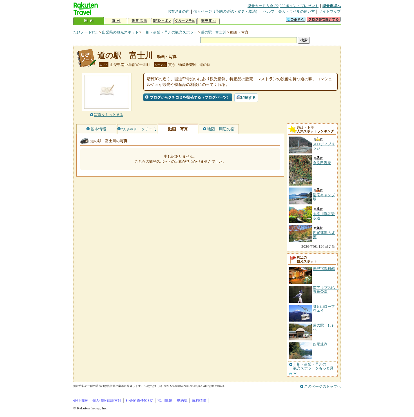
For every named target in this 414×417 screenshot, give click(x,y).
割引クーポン (162, 21)
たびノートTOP (85, 32)
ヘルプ (268, 11)
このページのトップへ (322, 386)
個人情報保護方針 (106, 400)
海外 (116, 21)
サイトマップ (330, 11)
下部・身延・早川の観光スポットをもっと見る (313, 368)
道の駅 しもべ (324, 327)
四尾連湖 (320, 344)
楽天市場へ (331, 6)
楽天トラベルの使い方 (296, 11)
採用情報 (164, 400)
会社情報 (80, 400)
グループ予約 (185, 21)
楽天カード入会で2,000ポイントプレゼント (283, 6)
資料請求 (199, 400)
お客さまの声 (179, 11)
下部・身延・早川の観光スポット (169, 32)
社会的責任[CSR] (139, 400)
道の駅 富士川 (213, 32)
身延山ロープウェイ (324, 308)
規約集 (182, 400)
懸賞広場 (139, 21)
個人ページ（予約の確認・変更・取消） (226, 11)
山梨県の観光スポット (120, 32)
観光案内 (208, 21)
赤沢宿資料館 (324, 269)
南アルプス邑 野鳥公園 (326, 290)
